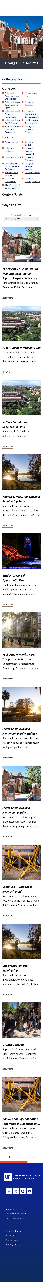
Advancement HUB (15, 1209)
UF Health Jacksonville (10, 180)
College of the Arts (31, 94)
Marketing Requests (16, 1218)
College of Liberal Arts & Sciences (12, 121)
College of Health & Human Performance (12, 114)
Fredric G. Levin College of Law (31, 121)
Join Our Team (13, 1231)
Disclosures (11, 1240)
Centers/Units (12, 194)
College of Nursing (13, 157)
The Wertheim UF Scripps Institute (12, 186)
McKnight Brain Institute (11, 174)
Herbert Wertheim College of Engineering (13, 129)
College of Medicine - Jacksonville (30, 151)
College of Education (29, 103)
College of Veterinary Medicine (29, 166)
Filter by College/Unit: (21, 215)
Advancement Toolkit (16, 1213)
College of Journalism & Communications (32, 114)
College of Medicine (9, 149)
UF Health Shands (32, 172)
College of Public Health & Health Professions (12, 166)
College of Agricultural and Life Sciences (12, 96)
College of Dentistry (29, 143)
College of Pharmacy (29, 158)
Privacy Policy (12, 1244)
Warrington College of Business (29, 129)
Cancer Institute (12, 142)
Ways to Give (12, 205)
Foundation (11, 1235)
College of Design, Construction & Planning (13, 105)
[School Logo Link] (20, 1177)
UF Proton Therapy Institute (32, 180)
